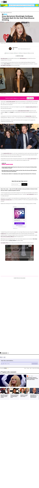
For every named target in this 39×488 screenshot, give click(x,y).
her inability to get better (6, 65)
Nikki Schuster (15, 47)
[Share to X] (16, 53)
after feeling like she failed (23, 110)
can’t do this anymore (10, 101)
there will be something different (7, 236)
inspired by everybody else (6, 199)
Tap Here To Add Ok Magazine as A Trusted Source (15, 98)
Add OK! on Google (20, 55)
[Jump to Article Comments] (5, 53)
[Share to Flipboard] (23, 53)
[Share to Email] (31, 53)
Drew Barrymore (9, 12)
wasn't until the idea (32, 158)
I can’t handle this (30, 194)
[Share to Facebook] (10, 53)
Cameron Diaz (28, 116)
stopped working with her (31, 106)
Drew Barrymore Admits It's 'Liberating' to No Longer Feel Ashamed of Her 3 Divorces (19, 173)
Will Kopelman (23, 58)
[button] (2, 2)
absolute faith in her (7, 153)
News (4, 12)
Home (2, 12)
